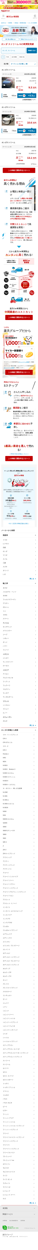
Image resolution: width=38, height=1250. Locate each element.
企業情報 (5, 1220)
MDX (4, 761)
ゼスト (5, 1072)
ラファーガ (6, 1187)
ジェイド (6, 1003)
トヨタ (5, 540)
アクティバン (7, 869)
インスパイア (7, 915)
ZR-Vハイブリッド (9, 853)
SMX (4, 838)
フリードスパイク (9, 1152)
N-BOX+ (5, 781)
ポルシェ (6, 607)
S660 (4, 827)
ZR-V (4, 850)
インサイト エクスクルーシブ (12, 911)
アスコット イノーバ (10, 903)
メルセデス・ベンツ (9, 592)
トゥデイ (6, 1083)
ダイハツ (6, 570)
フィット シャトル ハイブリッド (13, 1126)
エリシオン (6, 942)
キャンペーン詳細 (24, 362)
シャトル (6, 1037)
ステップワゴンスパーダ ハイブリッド (15, 1053)
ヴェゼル (6, 926)
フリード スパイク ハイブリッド (13, 1137)
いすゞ (5, 574)
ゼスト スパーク (8, 1076)
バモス (5, 1099)
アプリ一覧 (5, 1236)
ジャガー (6, 658)
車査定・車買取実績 (20, 23)
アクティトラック (9, 865)
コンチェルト (7, 995)
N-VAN (5, 796)
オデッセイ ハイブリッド (11, 957)
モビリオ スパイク (9, 1172)
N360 (4, 811)
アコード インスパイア (10, 876)
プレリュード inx (8, 1160)
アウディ (6, 603)
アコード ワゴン (8, 896)
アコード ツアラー (9, 884)
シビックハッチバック (10, 1030)
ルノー (5, 713)
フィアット (6, 681)
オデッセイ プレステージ (11, 961)
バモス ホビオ (7, 1103)
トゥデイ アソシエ (9, 1087)
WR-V (5, 842)
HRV (4, 758)
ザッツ (5, 999)
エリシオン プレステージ (11, 945)
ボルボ (5, 721)
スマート (6, 618)
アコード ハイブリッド (10, 888)
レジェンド (6, 1191)
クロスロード (7, 991)
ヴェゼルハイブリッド (10, 930)
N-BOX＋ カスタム (9, 784)
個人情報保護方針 (14, 1220)
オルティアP (7, 972)
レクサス (6, 543)
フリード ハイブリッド (10, 1141)
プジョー (6, 709)
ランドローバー (8, 662)
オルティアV (7, 976)
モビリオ (6, 1168)
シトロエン (6, 705)
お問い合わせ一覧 (13, 1236)
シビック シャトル (9, 1018)
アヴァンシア (7, 857)
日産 (4, 547)
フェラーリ (6, 685)
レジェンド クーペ (9, 1195)
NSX (4, 815)
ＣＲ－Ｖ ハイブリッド (10, 735)
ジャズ (5, 1034)
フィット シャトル (9, 1122)
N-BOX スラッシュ (9, 777)
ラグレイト (6, 1183)
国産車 (5, 535)
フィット (6, 1114)
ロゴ (4, 1198)
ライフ (5, 1175)
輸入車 (5, 583)
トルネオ (6, 1095)
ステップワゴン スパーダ (11, 1049)
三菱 (4, 563)
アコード (6, 873)
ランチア (6, 693)
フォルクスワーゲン (9, 599)
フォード (6, 650)
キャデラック (7, 627)
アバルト (6, 674)
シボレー (6, 638)
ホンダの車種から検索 (9, 730)
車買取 (10, 23)
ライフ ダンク (7, 1179)
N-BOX (5, 765)
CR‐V (4, 750)
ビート (5, 1106)
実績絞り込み (32, 50)
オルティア (6, 968)
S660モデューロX (9, 830)
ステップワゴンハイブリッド (12, 1057)
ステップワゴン (8, 1045)
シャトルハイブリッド (10, 1041)
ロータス (6, 666)
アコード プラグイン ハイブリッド (14, 892)
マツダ (5, 555)
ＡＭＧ (5, 615)
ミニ (4, 611)
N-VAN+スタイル (8, 804)
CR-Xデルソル (7, 742)
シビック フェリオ (9, 1026)
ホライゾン (6, 1164)
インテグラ (6, 919)
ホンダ (5, 551)
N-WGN (5, 807)
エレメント (6, 949)
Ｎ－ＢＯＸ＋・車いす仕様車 (12, 788)
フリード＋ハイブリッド (11, 1149)
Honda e (6, 754)
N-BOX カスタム (8, 773)
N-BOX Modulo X (9, 769)
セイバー (6, 1068)
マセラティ (6, 689)
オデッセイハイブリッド (11, 965)
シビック (6, 1011)
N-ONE (5, 792)
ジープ (5, 634)
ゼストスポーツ (8, 1080)
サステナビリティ (23, 1236)
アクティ (6, 861)
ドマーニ (6, 1091)
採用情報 (23, 1220)
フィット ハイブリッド (10, 1129)
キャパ (5, 980)
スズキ (5, 566)
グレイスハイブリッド (10, 988)
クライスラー (7, 630)
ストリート (6, 1060)
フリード (6, 1133)
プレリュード (7, 1156)
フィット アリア (8, 1118)
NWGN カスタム (8, 819)
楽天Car (3, 23)
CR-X (4, 738)
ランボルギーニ (8, 697)
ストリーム (6, 1064)
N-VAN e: (6, 800)
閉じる (32, 579)
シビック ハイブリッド (10, 1022)
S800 (4, 834)
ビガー (5, 1110)
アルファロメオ (8, 678)
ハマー (5, 646)
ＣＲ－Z (5, 746)
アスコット (6, 899)
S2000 (5, 823)
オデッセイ (6, 953)
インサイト (6, 907)
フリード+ (6, 1145)
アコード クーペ (8, 880)
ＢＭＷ (5, 595)
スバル (5, 559)
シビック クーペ (8, 1014)
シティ (5, 1007)
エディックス (7, 938)
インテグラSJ (7, 922)
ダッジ (5, 642)
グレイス (6, 984)
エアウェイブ (7, 934)
